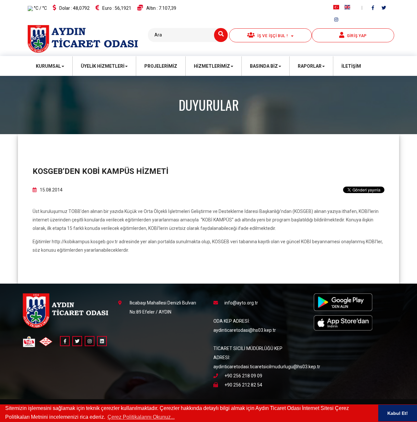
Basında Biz (264, 66)
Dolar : (74, 8)
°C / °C (40, 8)
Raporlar (310, 66)
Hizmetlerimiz (212, 66)
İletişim (351, 66)
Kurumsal (48, 66)
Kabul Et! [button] (397, 413)
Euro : (116, 8)
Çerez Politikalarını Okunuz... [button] (141, 417)
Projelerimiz (160, 66)
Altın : (161, 8)
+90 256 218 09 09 (243, 375)
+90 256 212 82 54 (243, 384)
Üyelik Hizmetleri (102, 66)
